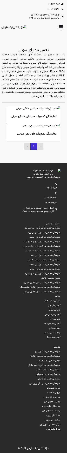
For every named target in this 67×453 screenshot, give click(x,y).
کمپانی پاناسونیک (52, 323)
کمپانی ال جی (54, 305)
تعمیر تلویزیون (53, 223)
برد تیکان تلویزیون (51, 406)
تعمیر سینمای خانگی (50, 278)
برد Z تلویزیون (53, 429)
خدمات (57, 347)
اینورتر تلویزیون (52, 419)
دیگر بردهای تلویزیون (50, 424)
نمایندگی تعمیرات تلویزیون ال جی (44, 232)
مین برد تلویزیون (52, 397)
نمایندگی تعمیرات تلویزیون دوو (45, 255)
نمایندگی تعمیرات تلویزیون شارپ (44, 264)
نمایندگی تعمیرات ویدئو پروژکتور (44, 383)
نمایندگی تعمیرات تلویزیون (47, 351)
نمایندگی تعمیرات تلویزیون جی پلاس (42, 273)
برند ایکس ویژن (52, 332)
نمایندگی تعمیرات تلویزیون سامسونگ (42, 228)
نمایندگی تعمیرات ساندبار (48, 369)
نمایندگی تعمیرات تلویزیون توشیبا (44, 259)
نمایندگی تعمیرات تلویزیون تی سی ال (42, 250)
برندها (57, 296)
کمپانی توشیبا (53, 337)
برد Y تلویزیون (53, 415)
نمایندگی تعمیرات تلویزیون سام (45, 268)
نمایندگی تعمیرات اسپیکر (48, 374)
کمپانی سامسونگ (52, 300)
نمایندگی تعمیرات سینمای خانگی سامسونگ (40, 287)
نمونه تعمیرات (53, 388)
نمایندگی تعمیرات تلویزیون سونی (44, 237)
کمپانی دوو (55, 319)
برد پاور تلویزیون (52, 401)
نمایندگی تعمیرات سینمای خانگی (45, 356)
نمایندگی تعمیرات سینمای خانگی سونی (42, 282)
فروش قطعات (53, 392)
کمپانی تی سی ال (52, 314)
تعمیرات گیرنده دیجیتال (49, 360)
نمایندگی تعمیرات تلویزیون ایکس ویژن (41, 246)
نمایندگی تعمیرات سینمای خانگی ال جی (42, 291)
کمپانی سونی (54, 309)
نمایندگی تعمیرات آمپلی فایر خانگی (44, 365)
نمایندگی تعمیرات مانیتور (48, 378)
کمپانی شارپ (54, 328)
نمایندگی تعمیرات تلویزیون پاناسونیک (42, 241)
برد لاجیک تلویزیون (51, 410)
